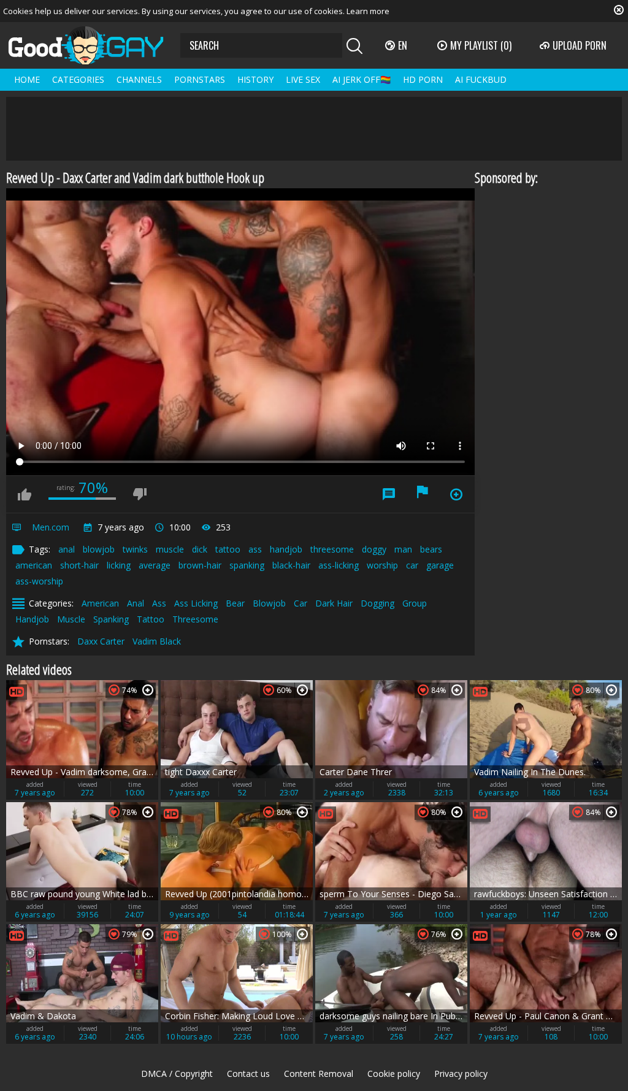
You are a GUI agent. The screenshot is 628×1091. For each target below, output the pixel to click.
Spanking (111, 619)
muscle (170, 549)
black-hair (291, 565)
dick (199, 549)
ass (255, 549)
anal (66, 549)
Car (300, 603)
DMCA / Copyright (177, 1073)
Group (414, 603)
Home (27, 79)
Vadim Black (156, 641)
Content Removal (318, 1073)
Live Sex (303, 79)
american (33, 565)
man (403, 549)
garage (440, 565)
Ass (159, 603)
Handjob (32, 619)
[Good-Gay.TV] (93, 45)
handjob (286, 549)
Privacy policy (461, 1073)
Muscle (71, 619)
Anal (135, 603)
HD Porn (423, 79)
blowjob (99, 549)
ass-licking (338, 565)
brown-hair (199, 565)
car (412, 565)
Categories (78, 79)
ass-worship (39, 581)
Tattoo (150, 619)
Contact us (248, 1073)
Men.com (50, 527)
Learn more (368, 11)
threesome (332, 549)
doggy (374, 549)
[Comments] (389, 494)
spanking (246, 565)
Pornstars (199, 79)
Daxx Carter (100, 641)
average (154, 565)
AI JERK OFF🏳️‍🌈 (361, 79)
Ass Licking (196, 603)
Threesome (195, 619)
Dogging (377, 603)
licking (119, 565)
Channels (139, 79)
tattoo (227, 549)
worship (382, 565)
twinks (135, 549)
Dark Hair (334, 603)
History (255, 79)
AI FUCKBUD (481, 79)
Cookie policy (393, 1073)
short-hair (79, 565)
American (100, 603)
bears (431, 549)
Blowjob (269, 603)
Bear (235, 603)
